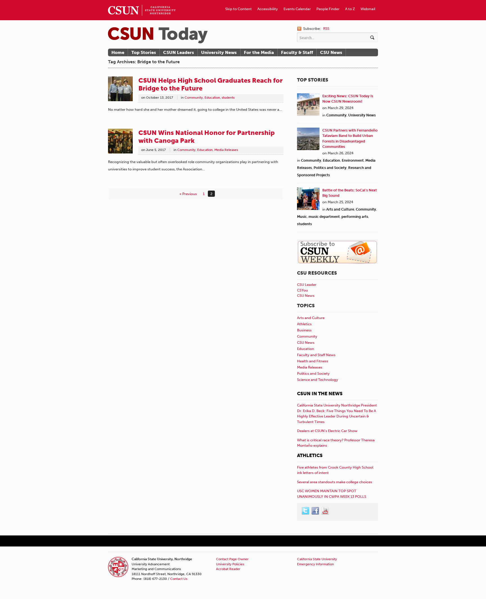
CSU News (331, 52)
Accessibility (267, 9)
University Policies (230, 564)
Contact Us (178, 579)
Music (302, 216)
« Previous (188, 194)
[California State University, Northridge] (158, 35)
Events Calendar (297, 9)
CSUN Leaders (178, 52)
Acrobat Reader (228, 569)
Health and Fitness (312, 361)
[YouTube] (325, 511)
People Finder (327, 9)
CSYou (302, 290)
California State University (317, 559)
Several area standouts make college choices (334, 482)
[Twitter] (305, 511)
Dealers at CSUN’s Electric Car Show (327, 431)
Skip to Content (238, 9)
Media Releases (226, 150)
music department (324, 216)
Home (117, 52)
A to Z (350, 9)
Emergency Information (315, 564)
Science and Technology (317, 380)
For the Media (259, 52)
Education (212, 98)
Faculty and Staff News (316, 355)
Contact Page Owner (232, 559)
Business (304, 330)
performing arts (354, 216)
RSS (326, 28)
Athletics (304, 324)
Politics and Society (330, 168)
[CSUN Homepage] (142, 2)
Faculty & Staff (297, 52)
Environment (353, 160)
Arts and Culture (340, 209)
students (228, 98)
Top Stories (143, 52)
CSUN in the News (320, 393)
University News (219, 52)
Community (193, 98)
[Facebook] (315, 511)
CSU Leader (306, 284)
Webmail (368, 9)
